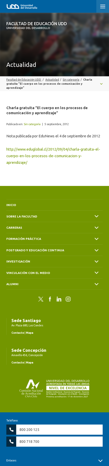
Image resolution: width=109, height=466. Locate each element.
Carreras (14, 227)
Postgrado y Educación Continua (35, 250)
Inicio (11, 205)
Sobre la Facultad (21, 216)
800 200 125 (29, 430)
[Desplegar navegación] (54, 83)
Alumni (12, 284)
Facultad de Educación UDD (36, 25)
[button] (102, 6)
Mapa (29, 332)
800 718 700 (29, 442)
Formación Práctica (23, 238)
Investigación (18, 261)
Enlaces (11, 460)
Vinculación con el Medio (28, 272)
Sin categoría (32, 124)
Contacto (17, 332)
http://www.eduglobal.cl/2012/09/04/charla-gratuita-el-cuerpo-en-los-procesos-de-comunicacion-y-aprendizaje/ (53, 156)
